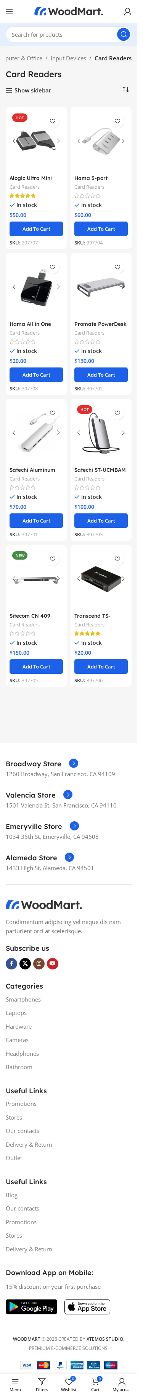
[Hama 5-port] (101, 141)
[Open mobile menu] (9, 11)
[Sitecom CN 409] (36, 579)
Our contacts (22, 1130)
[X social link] (25, 963)
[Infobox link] (42, 764)
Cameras (17, 1040)
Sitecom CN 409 (30, 615)
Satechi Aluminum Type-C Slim (32, 473)
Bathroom (19, 1067)
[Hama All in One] (36, 287)
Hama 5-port (91, 178)
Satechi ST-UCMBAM (100, 469)
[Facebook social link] (11, 963)
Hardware (19, 1026)
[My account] (127, 11)
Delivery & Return (29, 1144)
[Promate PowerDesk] (101, 287)
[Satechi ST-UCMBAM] (101, 433)
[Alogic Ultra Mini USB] (36, 141)
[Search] (123, 34)
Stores (14, 1117)
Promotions (21, 1103)
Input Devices (68, 58)
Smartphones (23, 999)
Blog (12, 1195)
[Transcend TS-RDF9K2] (101, 579)
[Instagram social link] (39, 963)
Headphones (22, 1053)
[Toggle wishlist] (52, 121)
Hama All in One (30, 323)
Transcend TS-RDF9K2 (92, 619)
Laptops (16, 1012)
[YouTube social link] (52, 963)
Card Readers (25, 186)
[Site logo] (68, 11)
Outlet (14, 1158)
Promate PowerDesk (100, 323)
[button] (36, 229)
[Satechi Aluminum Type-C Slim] (36, 433)
